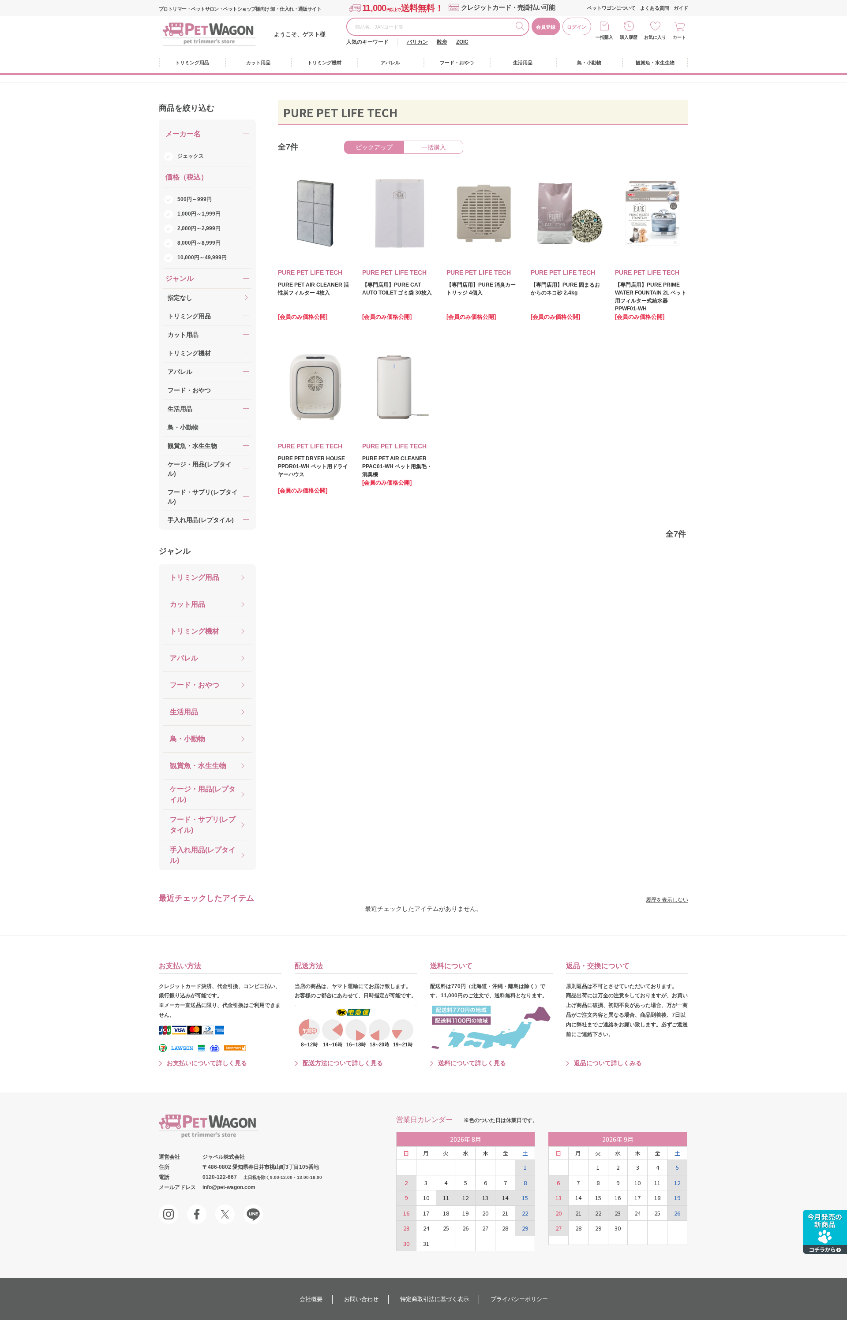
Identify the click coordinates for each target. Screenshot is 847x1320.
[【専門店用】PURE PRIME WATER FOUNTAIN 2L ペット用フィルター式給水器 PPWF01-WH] (646, 213)
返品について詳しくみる (608, 1062)
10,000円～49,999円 (202, 257)
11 (446, 1197)
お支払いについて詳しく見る (207, 1062)
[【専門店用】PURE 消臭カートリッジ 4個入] (477, 213)
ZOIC (462, 42)
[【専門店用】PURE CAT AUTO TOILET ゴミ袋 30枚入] (393, 213)
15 (525, 1197)
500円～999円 (194, 199)
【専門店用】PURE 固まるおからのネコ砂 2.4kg (565, 289)
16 (406, 1213)
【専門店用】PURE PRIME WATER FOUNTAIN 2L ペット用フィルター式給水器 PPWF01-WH (650, 297)
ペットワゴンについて (611, 8)
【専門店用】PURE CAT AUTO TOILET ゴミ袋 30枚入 (397, 289)
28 (505, 1228)
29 (525, 1228)
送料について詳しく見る (472, 1062)
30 (406, 1243)
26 (465, 1228)
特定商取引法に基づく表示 (434, 1299)
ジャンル (175, 551)
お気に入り (655, 37)
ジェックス (190, 156)
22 (525, 1213)
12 (465, 1197)
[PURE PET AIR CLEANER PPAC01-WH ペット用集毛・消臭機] (393, 387)
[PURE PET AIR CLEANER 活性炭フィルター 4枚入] (309, 213)
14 (505, 1197)
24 (426, 1228)
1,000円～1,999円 (199, 214)
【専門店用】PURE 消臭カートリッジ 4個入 (481, 289)
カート (679, 37)
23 (406, 1228)
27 (485, 1228)
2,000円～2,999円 (199, 228)
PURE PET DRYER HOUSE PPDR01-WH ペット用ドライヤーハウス (313, 466)
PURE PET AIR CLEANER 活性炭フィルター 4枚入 (313, 289)
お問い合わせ (361, 1299)
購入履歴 (628, 37)
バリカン (417, 42)
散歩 (442, 42)
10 (426, 1197)
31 (426, 1243)
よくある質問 (654, 8)
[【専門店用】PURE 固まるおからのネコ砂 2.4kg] (562, 213)
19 (465, 1213)
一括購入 (604, 37)
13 (485, 1197)
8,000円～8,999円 (199, 243)
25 (446, 1228)
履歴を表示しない (667, 900)
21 (505, 1213)
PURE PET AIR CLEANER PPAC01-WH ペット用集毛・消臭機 (397, 466)
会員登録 (545, 27)
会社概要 (311, 1299)
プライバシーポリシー (519, 1299)
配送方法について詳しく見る (343, 1062)
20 (485, 1213)
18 (446, 1213)
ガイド (681, 8)
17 (426, 1213)
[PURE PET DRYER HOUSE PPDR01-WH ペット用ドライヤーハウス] (309, 387)
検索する (521, 27)
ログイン (576, 27)
